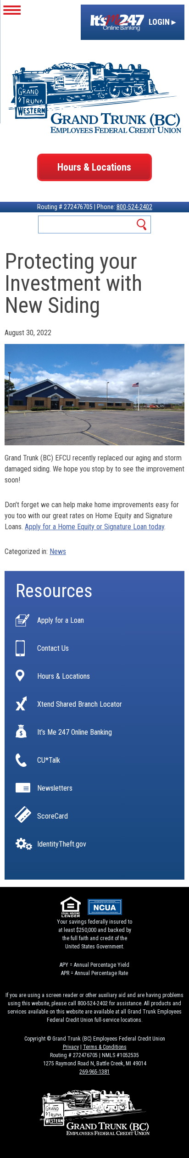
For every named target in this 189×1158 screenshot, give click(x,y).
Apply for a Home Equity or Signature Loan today (94, 526)
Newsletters (54, 788)
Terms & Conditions (105, 1047)
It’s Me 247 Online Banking (74, 732)
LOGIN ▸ (161, 22)
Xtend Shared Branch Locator (79, 704)
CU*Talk (48, 760)
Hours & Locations (94, 167)
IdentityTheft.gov (61, 844)
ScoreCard (52, 816)
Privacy (71, 1047)
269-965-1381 (94, 1072)
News (58, 551)
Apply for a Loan (60, 620)
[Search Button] (141, 224)
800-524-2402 (134, 207)
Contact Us (53, 648)
